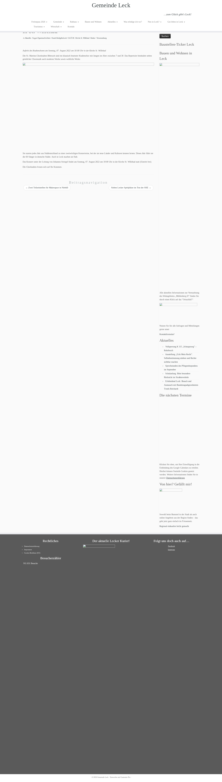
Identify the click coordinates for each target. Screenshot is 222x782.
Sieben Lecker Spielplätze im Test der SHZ (131, 188)
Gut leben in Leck (175, 22)
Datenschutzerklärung (175, 478)
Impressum (28, 549)
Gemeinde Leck (111, 5)
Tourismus (38, 27)
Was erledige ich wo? (133, 22)
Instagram (171, 549)
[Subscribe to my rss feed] (33, 14)
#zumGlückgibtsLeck (59, 38)
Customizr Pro (125, 777)
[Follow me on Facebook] (42, 14)
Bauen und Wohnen (93, 22)
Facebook (171, 546)
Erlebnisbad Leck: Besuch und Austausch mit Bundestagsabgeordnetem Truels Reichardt (181, 385)
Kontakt (71, 27)
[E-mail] (37, 14)
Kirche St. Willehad (83, 38)
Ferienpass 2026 (38, 22)
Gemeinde (58, 22)
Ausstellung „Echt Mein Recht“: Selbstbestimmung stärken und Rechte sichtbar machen (180, 358)
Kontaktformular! (167, 334)
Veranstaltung (102, 38)
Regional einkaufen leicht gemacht (174, 526)
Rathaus (73, 22)
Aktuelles (112, 22)
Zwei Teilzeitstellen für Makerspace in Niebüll (47, 188)
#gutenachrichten (44, 38)
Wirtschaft (55, 27)
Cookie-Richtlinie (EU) (32, 553)
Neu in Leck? (154, 22)
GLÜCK (71, 38)
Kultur (93, 38)
